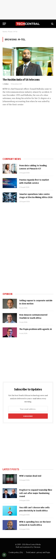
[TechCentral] (28, 24)
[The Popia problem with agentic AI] (10, 332)
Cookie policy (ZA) (16, 552)
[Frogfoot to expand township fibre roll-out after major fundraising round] (10, 493)
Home (5, 31)
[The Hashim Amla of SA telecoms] (28, 61)
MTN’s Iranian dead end (30, 476)
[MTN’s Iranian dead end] (10, 479)
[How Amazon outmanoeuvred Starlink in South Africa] (10, 318)
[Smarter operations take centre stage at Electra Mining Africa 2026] (10, 197)
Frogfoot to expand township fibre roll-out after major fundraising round (35, 493)
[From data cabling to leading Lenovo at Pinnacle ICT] (10, 169)
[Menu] (4, 24)
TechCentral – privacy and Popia (38, 552)
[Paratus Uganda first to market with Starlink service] (10, 183)
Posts (10, 31)
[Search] (52, 24)
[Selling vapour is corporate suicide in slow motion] (10, 304)
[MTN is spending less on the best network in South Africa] (10, 525)
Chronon (37, 547)
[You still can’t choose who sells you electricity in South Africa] (10, 511)
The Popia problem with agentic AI (35, 329)
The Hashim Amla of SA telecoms (21, 79)
